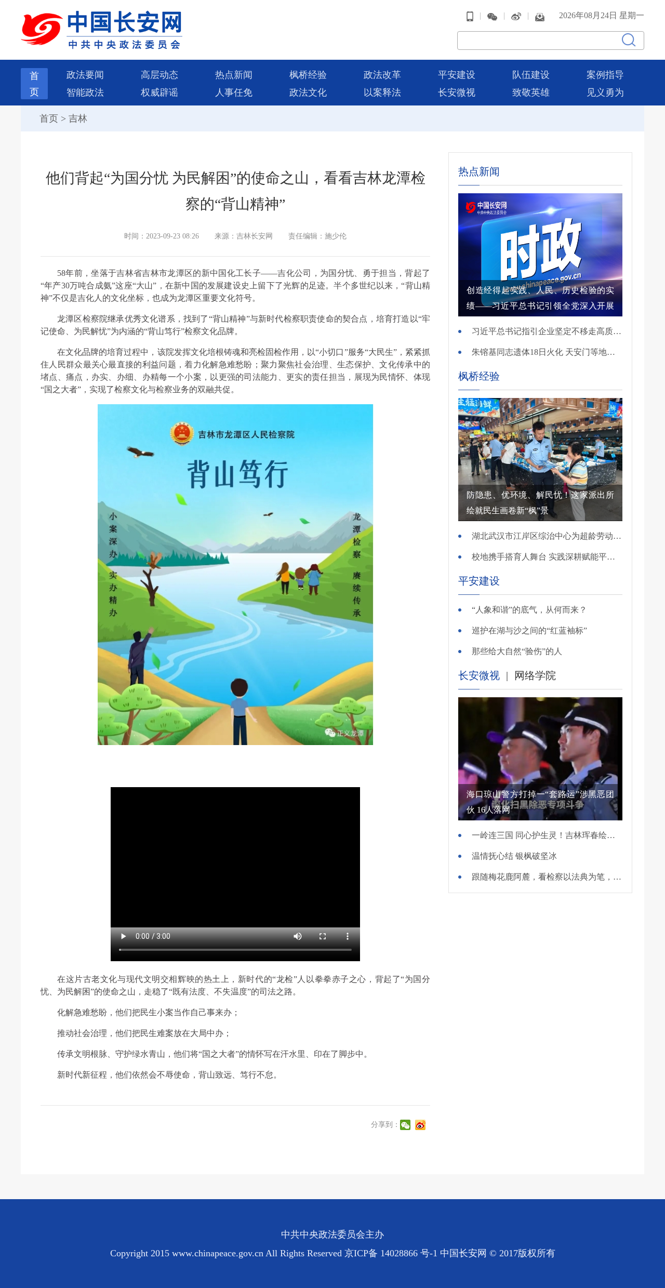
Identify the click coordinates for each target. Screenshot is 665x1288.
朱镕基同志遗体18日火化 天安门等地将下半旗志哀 (547, 352)
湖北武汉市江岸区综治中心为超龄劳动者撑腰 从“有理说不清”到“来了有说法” (547, 536)
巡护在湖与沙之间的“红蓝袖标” (529, 630)
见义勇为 (605, 92)
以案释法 (382, 92)
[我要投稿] (540, 15)
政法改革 (382, 75)
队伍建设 (531, 75)
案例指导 (605, 75)
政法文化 (308, 92)
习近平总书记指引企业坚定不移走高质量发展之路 (547, 331)
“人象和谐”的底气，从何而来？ (529, 609)
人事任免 (233, 92)
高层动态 (159, 75)
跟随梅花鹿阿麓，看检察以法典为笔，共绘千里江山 (547, 876)
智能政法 (85, 92)
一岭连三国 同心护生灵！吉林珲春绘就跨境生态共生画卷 (547, 835)
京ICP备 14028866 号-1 (392, 1253)
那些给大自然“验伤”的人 (517, 651)
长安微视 (456, 92)
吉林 (78, 118)
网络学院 (535, 675)
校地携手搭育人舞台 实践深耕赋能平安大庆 (547, 556)
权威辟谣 (159, 92)
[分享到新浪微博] (421, 1125)
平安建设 (456, 75)
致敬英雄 (531, 92)
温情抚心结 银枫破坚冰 (514, 856)
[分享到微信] (406, 1125)
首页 (48, 118)
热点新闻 (233, 75)
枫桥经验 (308, 75)
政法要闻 (85, 75)
